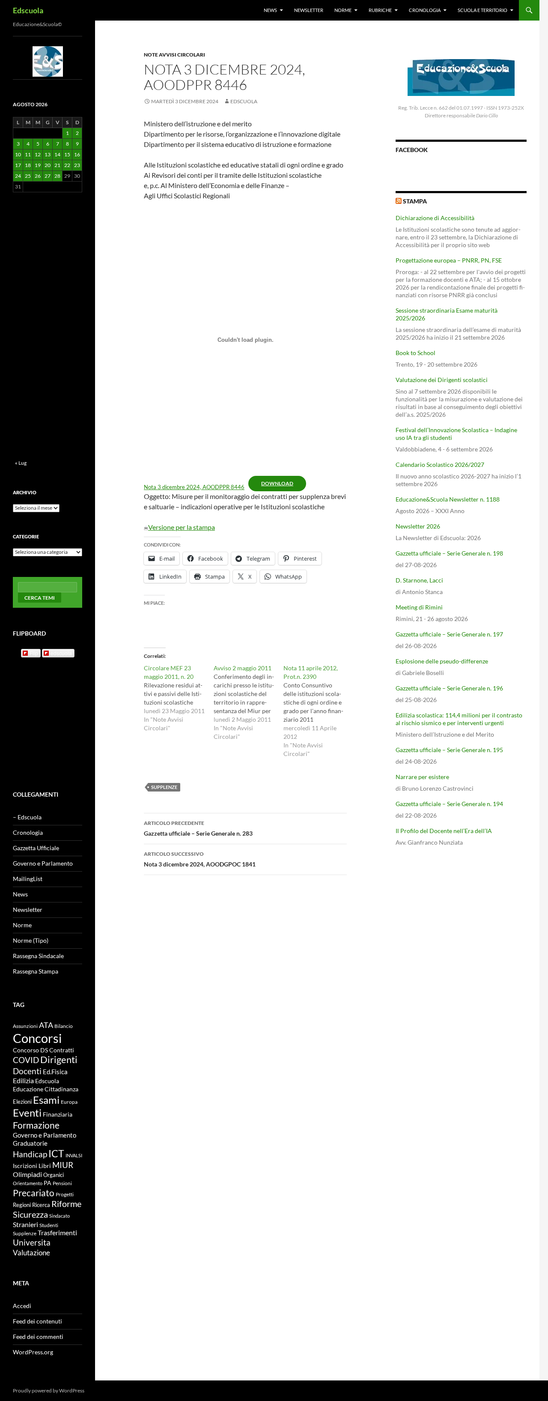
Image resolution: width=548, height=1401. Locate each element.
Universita (32, 1242)
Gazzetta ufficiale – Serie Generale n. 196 (449, 688)
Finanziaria (57, 1114)
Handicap (30, 1154)
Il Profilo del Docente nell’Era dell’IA (444, 830)
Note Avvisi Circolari (174, 54)
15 (67, 154)
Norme (342, 10)
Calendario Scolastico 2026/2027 (440, 464)
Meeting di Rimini (419, 607)
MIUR (62, 1165)
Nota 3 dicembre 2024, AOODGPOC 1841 (200, 859)
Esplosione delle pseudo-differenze (442, 661)
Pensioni (62, 1183)
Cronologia (425, 10)
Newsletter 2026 (418, 526)
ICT (56, 1153)
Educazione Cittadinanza (45, 1089)
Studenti (48, 1225)
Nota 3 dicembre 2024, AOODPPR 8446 (194, 487)
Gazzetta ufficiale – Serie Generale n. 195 (449, 749)
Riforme (66, 1204)
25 (28, 176)
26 (38, 176)
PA (47, 1182)
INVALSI (74, 1155)
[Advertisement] (461, 920)
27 (48, 176)
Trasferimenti (57, 1233)
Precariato (33, 1192)
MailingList (27, 878)
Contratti (61, 1050)
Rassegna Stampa (35, 971)
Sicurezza (30, 1214)
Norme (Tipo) (30, 940)
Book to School (415, 352)
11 (28, 154)
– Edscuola (27, 817)
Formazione (36, 1125)
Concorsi (37, 1038)
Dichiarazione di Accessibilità (435, 217)
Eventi (27, 1113)
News (270, 10)
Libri (45, 1165)
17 (18, 165)
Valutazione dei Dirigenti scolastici (442, 379)
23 (77, 165)
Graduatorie (30, 1143)
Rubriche (380, 10)
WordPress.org (33, 1352)
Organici (53, 1175)
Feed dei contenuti (37, 1321)
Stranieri (25, 1224)
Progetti (65, 1194)
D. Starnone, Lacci (419, 580)
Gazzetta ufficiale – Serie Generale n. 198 (449, 553)
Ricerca (41, 1204)
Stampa (415, 201)
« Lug (21, 463)
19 (38, 165)
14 (57, 154)
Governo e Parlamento (43, 863)
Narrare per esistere (422, 776)
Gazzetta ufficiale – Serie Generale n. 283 (198, 828)
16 (77, 154)
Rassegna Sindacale (38, 955)
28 (57, 176)
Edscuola (28, 10)
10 (18, 154)
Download (277, 483)
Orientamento (27, 1183)
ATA (46, 1025)
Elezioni (22, 1101)
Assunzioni (25, 1026)
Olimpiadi (27, 1174)
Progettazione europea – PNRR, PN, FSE (449, 260)
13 (48, 154)
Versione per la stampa (181, 527)
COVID (26, 1060)
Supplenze (164, 787)
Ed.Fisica (55, 1071)
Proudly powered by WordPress (48, 1390)
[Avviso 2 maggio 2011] (248, 702)
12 (38, 154)
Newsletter (308, 10)
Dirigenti (58, 1059)
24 (18, 176)
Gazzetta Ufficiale (36, 847)
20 (48, 165)
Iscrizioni (25, 1165)
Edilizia (23, 1080)
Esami (46, 1099)
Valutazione (31, 1252)
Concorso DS (30, 1050)
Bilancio (63, 1026)
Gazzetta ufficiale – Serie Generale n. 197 (449, 634)
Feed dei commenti (38, 1336)
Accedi (22, 1305)
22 (67, 165)
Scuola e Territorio (482, 10)
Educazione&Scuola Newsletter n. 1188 (448, 499)
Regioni (22, 1204)
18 (28, 165)
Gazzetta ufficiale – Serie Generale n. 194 (449, 803)
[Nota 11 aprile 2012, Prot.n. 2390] (318, 711)
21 (57, 165)
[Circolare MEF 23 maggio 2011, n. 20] (179, 698)
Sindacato (59, 1216)
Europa (69, 1102)
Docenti (27, 1071)
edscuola (61, 653)
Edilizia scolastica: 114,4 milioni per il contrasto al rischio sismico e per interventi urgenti (459, 718)
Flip (34, 653)
